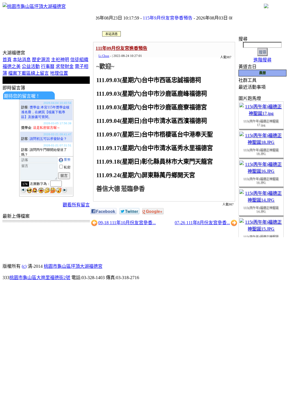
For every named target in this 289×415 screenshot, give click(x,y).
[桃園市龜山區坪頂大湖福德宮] (34, 6)
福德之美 (12, 66)
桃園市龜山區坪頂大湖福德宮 (73, 266)
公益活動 (31, 66)
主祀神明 (60, 59)
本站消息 (22, 59)
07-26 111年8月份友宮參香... (202, 222)
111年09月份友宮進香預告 (121, 48)
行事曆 (47, 66)
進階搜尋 (262, 59)
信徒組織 (79, 59)
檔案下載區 (19, 73)
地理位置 (59, 73)
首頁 (7, 59)
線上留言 (40, 73)
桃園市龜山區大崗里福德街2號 (39, 277)
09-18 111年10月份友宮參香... (127, 222)
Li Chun (103, 55)
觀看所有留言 (76, 204)
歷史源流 (41, 59)
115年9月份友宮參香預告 (163, 18)
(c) (24, 266)
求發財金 (65, 66)
